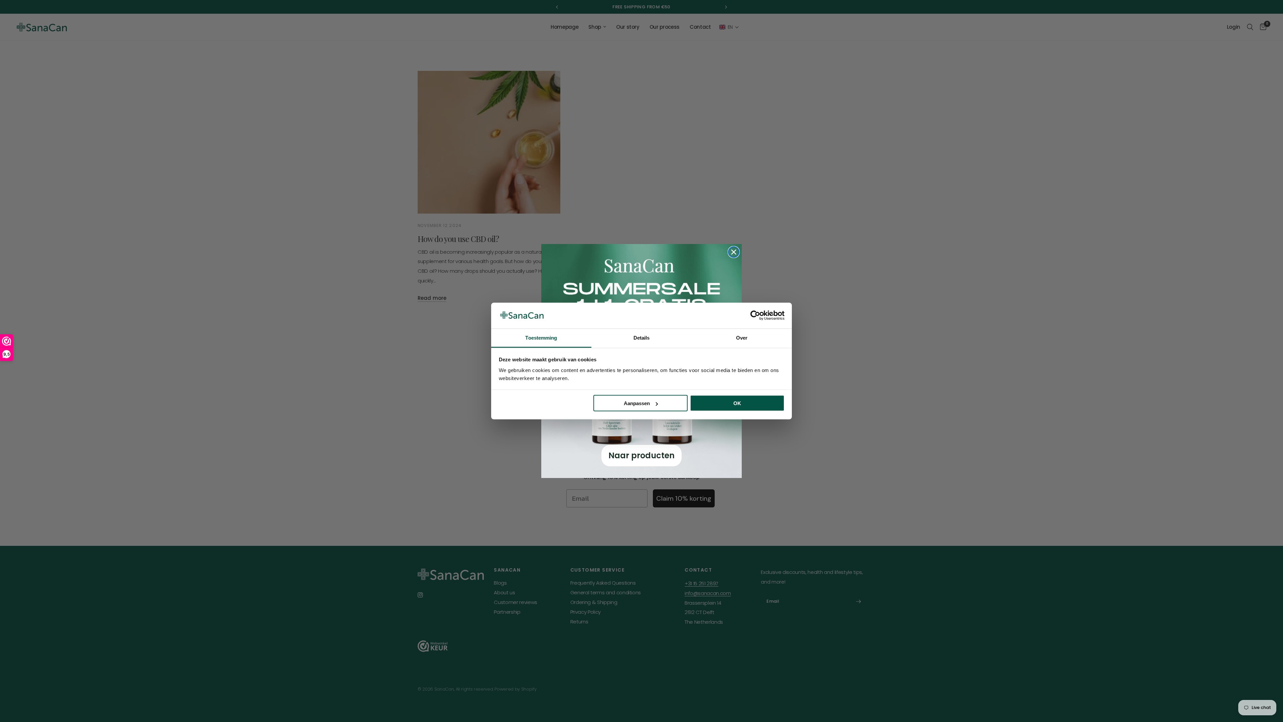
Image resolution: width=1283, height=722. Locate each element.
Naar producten (641, 455)
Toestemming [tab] (541, 337)
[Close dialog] (733, 252)
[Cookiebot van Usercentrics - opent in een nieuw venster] (755, 316)
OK (737, 403)
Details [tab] (641, 337)
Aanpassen (637, 403)
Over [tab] (741, 337)
